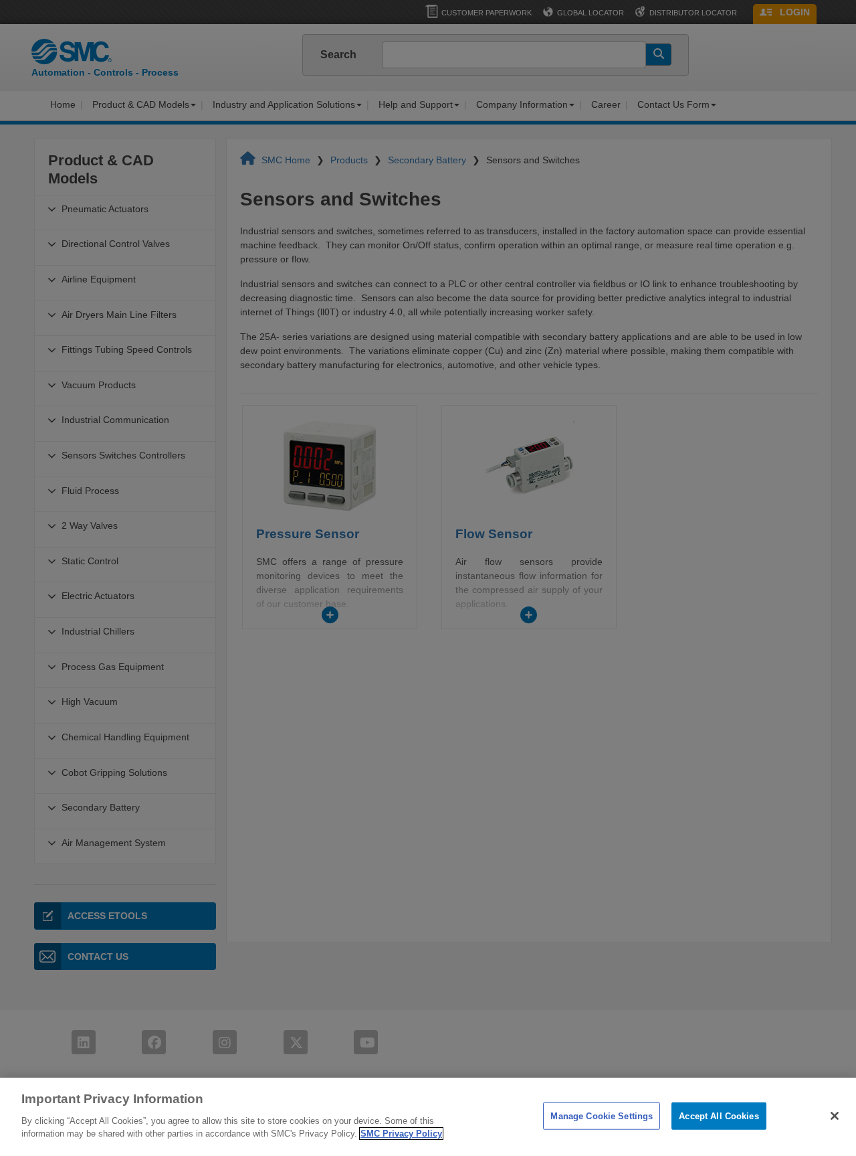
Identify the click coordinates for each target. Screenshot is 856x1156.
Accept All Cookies (718, 1115)
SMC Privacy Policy (401, 1134)
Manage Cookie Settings (601, 1115)
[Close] (834, 1116)
